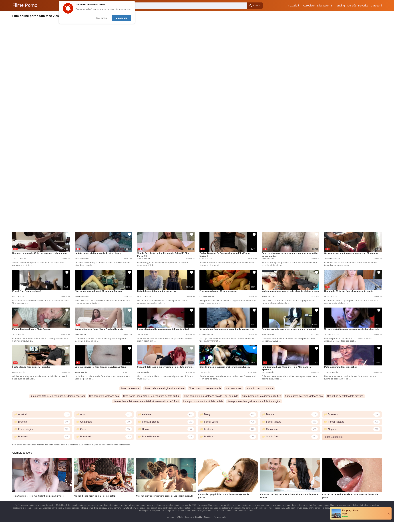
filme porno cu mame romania (205, 388)
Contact (207, 517)
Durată (351, 5)
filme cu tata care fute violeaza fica (304, 396)
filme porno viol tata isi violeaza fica (261, 396)
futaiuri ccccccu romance (260, 388)
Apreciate (309, 5)
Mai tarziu (101, 18)
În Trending (338, 5)
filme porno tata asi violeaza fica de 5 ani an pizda (211, 396)
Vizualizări (294, 5)
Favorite (363, 5)
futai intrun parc (233, 388)
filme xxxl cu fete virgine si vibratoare (165, 388)
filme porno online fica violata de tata (203, 401)
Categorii (376, 5)
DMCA (180, 517)
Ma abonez (121, 18)
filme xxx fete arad (130, 388)
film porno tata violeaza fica (104, 396)
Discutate (323, 5)
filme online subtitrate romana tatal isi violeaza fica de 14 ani (146, 401)
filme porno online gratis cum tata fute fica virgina (254, 401)
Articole (170, 517)
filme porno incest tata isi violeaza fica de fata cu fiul (151, 396)
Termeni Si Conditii (193, 517)
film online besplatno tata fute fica (345, 396)
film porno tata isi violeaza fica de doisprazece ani (58, 396)
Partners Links (220, 517)
